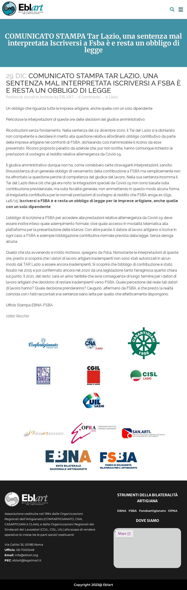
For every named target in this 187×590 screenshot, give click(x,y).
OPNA (172, 511)
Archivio (46, 97)
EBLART (66, 97)
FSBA (133, 511)
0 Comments (89, 97)
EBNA (121, 511)
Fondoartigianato (152, 511)
